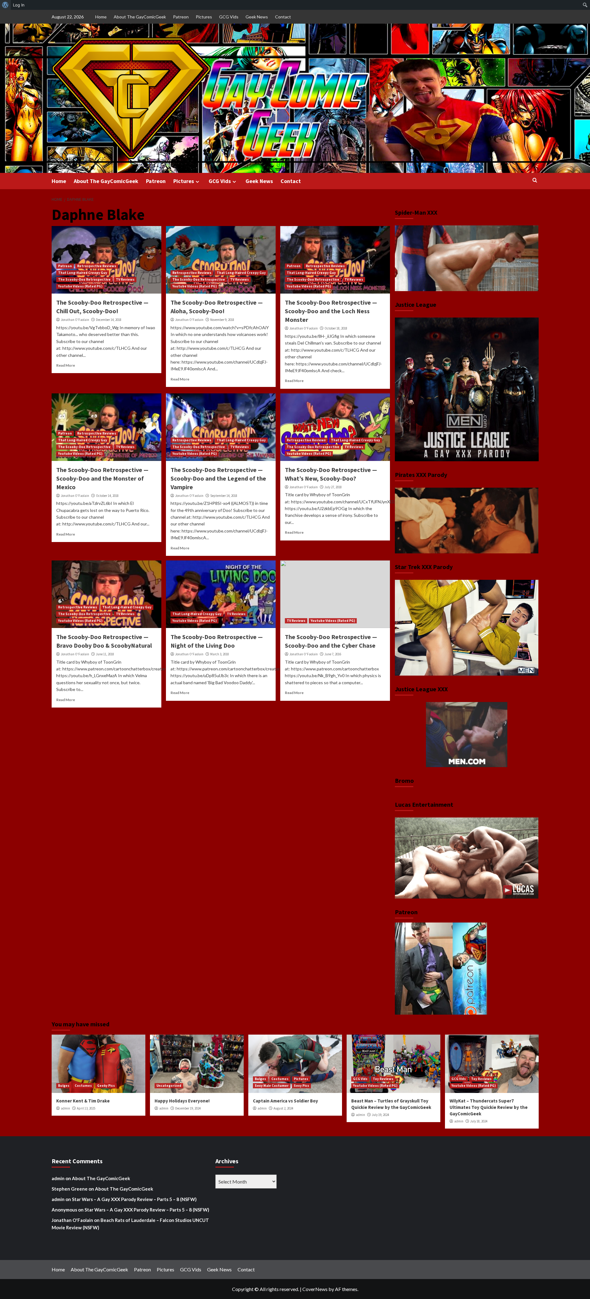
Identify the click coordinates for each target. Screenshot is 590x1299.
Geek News (257, 16)
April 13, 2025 (86, 1108)
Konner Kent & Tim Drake (83, 1101)
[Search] (535, 180)
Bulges (63, 1085)
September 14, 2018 (223, 495)
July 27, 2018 (333, 487)
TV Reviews (125, 279)
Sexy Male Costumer (272, 1085)
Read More (65, 365)
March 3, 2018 (219, 654)
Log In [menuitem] (19, 4)
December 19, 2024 (188, 1108)
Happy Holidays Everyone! (182, 1101)
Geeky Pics (106, 1085)
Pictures (204, 16)
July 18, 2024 (478, 1121)
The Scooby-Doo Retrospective (84, 279)
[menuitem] (5, 5)
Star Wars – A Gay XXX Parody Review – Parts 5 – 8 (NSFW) (134, 1199)
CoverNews (315, 1289)
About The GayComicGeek (140, 16)
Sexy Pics (301, 1085)
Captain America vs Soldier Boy (285, 1101)
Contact (283, 16)
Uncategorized (168, 1085)
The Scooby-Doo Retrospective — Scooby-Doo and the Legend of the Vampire (218, 478)
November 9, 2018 (222, 320)
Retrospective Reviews (96, 266)
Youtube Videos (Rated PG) (80, 286)
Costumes (83, 1085)
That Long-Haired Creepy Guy (82, 273)
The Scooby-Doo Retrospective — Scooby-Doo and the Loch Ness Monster (331, 310)
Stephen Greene (70, 1189)
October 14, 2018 (107, 495)
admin (65, 1108)
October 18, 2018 (335, 328)
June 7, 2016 (332, 654)
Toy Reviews (383, 1079)
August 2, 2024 (283, 1108)
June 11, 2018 (105, 654)
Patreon (181, 16)
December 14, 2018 (108, 320)
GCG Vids (228, 16)
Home (101, 16)
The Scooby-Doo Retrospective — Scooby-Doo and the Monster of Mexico (102, 478)
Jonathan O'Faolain (75, 320)
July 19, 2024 (380, 1115)
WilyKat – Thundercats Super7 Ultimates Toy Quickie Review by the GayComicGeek (489, 1107)
